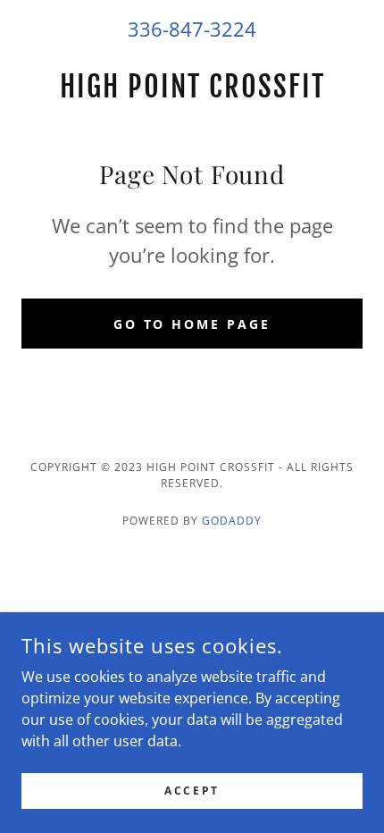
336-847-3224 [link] (192, 28)
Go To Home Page (192, 324)
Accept (191, 790)
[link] (192, 86)
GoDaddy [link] (232, 520)
